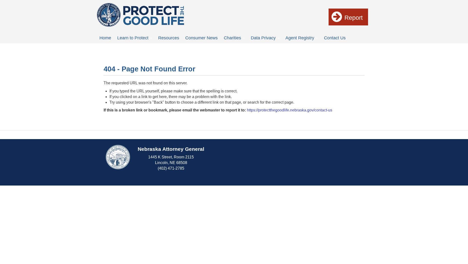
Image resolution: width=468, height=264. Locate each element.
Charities (233, 37)
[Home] (140, 14)
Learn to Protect (133, 37)
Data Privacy (264, 37)
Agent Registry (300, 37)
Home (105, 37)
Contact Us (335, 37)
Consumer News (201, 37)
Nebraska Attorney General (171, 149)
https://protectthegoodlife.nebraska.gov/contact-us (289, 110)
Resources (168, 37)
